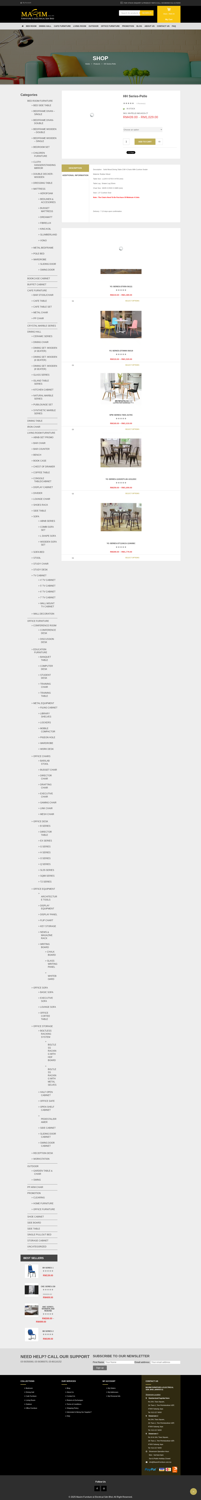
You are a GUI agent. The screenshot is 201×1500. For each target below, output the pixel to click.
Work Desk (47, 749)
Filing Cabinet (48, 707)
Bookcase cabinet (38, 278)
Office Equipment (44, 889)
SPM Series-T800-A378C (121, 415)
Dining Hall (34, 332)
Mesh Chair (47, 814)
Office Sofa (40, 988)
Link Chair (46, 808)
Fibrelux (45, 223)
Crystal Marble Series (41, 326)
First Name (98, 1362)
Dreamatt (46, 217)
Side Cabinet (48, 1128)
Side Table (39, 511)
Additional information (75, 175)
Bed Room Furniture (40, 101)
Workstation (41, 1159)
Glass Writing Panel (52, 964)
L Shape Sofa (48, 536)
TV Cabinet (39, 575)
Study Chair (41, 564)
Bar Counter (41, 449)
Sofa (36, 516)
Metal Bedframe (43, 248)
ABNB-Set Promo (43, 437)
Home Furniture (43, 1203)
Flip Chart (46, 920)
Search (147, 13)
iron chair (33, 427)
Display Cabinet (43, 487)
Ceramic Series (42, 336)
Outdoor (33, 1166)
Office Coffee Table (45, 1016)
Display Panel (48, 914)
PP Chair (38, 318)
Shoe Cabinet (35, 1217)
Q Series (45, 864)
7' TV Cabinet (48, 597)
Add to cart (145, 142)
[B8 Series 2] (32, 1335)
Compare (159, 142)
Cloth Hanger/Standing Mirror (44, 165)
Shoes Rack (40, 505)
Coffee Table (41, 472)
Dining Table (35, 421)
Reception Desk (43, 1153)
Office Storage (43, 1026)
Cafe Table (40, 301)
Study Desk (40, 569)
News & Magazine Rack (46, 935)
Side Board (34, 1223)
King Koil (45, 229)
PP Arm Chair (35, 1187)
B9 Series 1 (48, 1268)
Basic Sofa (46, 992)
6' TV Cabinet (48, 591)
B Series (45, 826)
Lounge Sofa (48, 1007)
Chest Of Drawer (44, 466)
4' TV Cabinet (48, 580)
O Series (45, 858)
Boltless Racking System (46, 1034)
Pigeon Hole (47, 737)
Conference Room (44, 625)
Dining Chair (41, 342)
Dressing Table (43, 183)
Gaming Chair (48, 802)
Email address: (142, 1362)
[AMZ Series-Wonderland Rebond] (32, 1310)
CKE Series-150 (48, 1286)
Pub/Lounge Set (43, 404)
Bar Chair (39, 443)
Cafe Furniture (37, 290)
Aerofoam (46, 193)
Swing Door (47, 270)
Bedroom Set (41, 147)
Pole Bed (38, 253)
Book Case (39, 461)
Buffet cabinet (36, 284)
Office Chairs (41, 756)
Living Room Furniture (41, 433)
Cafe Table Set (42, 307)
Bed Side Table (42, 105)
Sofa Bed (38, 552)
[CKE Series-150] (32, 1290)
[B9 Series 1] (32, 1271)
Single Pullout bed (39, 1234)
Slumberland (48, 234)
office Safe (47, 1101)
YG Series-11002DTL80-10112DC (121, 479)
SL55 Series (47, 870)
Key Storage (48, 926)
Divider (37, 493)
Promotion (34, 1193)
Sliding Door (48, 264)
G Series (45, 846)
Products (97, 64)
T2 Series (46, 882)
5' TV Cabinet (48, 586)
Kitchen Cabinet (43, 390)
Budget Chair (48, 770)
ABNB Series (47, 521)
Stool (37, 558)
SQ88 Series (47, 876)
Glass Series (41, 375)
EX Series (46, 841)
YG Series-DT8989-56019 (121, 351)
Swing (37, 1180)
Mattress (39, 189)
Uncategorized (36, 1246)
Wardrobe (39, 259)
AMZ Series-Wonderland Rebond (48, 1309)
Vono (43, 240)
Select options (132, 301)
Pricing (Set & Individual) (133, 123)
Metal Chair (40, 312)
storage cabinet (37, 1240)
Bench (37, 455)
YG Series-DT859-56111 (121, 286)
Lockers (45, 722)
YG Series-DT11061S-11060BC (121, 543)
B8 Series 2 (48, 1331)
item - (169, 14)
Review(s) (141, 104)
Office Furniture (38, 621)
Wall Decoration (43, 614)
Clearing (39, 1197)
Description (75, 168)
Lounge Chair (41, 499)
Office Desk (40, 821)
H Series (45, 852)
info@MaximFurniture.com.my (160, 1462)
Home (87, 64)
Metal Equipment (43, 703)
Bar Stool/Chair (43, 295)
